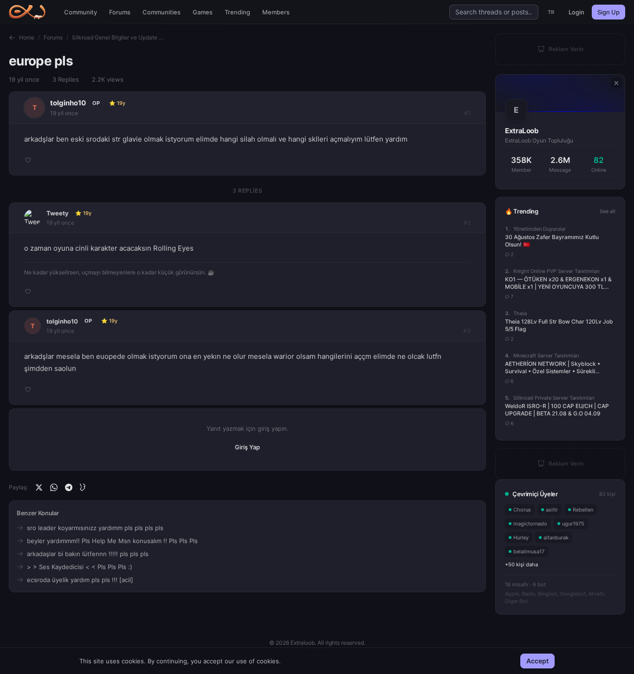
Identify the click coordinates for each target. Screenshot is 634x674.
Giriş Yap (247, 447)
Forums (119, 12)
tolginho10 (68, 102)
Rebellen (583, 509)
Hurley (521, 537)
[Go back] (12, 37)
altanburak (556, 537)
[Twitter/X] (39, 487)
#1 (467, 113)
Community (80, 12)
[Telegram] (68, 487)
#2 (467, 222)
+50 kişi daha (521, 564)
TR (551, 12)
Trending (237, 12)
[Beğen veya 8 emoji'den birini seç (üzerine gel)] (27, 160)
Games (203, 12)
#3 (467, 330)
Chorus (522, 509)
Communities (161, 12)
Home (26, 37)
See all (607, 211)
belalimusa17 (528, 551)
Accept (537, 661)
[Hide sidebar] (616, 83)
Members (276, 12)
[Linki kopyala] (83, 487)
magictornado (530, 523)
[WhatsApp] (53, 487)
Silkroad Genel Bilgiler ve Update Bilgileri (118, 37)
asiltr (552, 509)
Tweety (57, 213)
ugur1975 (573, 523)
